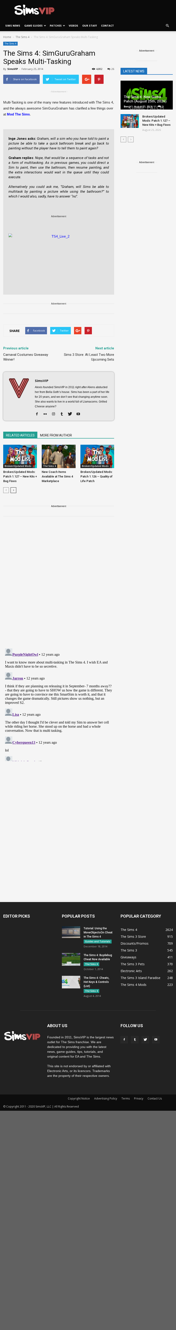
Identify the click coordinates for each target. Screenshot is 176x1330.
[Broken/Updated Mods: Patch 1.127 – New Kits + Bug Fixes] (20, 456)
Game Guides (33, 25)
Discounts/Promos (134, 943)
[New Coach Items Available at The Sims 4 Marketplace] (58, 456)
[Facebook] (38, 414)
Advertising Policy (105, 1098)
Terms (125, 1098)
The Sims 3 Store (133, 936)
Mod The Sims (18, 114)
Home (7, 37)
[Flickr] (47, 414)
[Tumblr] (63, 414)
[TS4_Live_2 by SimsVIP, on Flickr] (58, 261)
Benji (127, 106)
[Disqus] (58, 585)
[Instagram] (55, 414)
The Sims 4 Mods (133, 984)
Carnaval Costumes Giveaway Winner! (25, 357)
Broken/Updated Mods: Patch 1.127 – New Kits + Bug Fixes (20, 476)
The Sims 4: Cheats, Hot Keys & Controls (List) (96, 982)
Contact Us (155, 1098)
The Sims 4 (10, 43)
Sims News (12, 25)
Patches (56, 25)
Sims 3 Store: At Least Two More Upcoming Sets (89, 357)
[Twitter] (71, 414)
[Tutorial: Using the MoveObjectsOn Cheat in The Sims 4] (71, 932)
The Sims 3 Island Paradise (140, 978)
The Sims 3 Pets (133, 964)
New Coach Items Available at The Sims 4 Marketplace (57, 476)
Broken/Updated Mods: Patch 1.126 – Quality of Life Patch (96, 476)
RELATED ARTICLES (20, 435)
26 (112, 69)
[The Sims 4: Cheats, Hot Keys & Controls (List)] (71, 982)
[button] (167, 25)
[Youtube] (80, 414)
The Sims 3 (129, 950)
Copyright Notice (79, 1098)
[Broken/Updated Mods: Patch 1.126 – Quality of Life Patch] (97, 456)
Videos (73, 25)
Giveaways (128, 957)
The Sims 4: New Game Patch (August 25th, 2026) (145, 99)
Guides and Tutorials (97, 941)
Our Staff (89, 25)
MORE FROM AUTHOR (56, 435)
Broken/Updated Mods (18, 466)
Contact (107, 25)
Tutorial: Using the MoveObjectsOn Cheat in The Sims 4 (98, 932)
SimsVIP (12, 69)
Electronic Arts (131, 971)
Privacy (138, 1098)
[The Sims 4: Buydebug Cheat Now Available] (71, 959)
